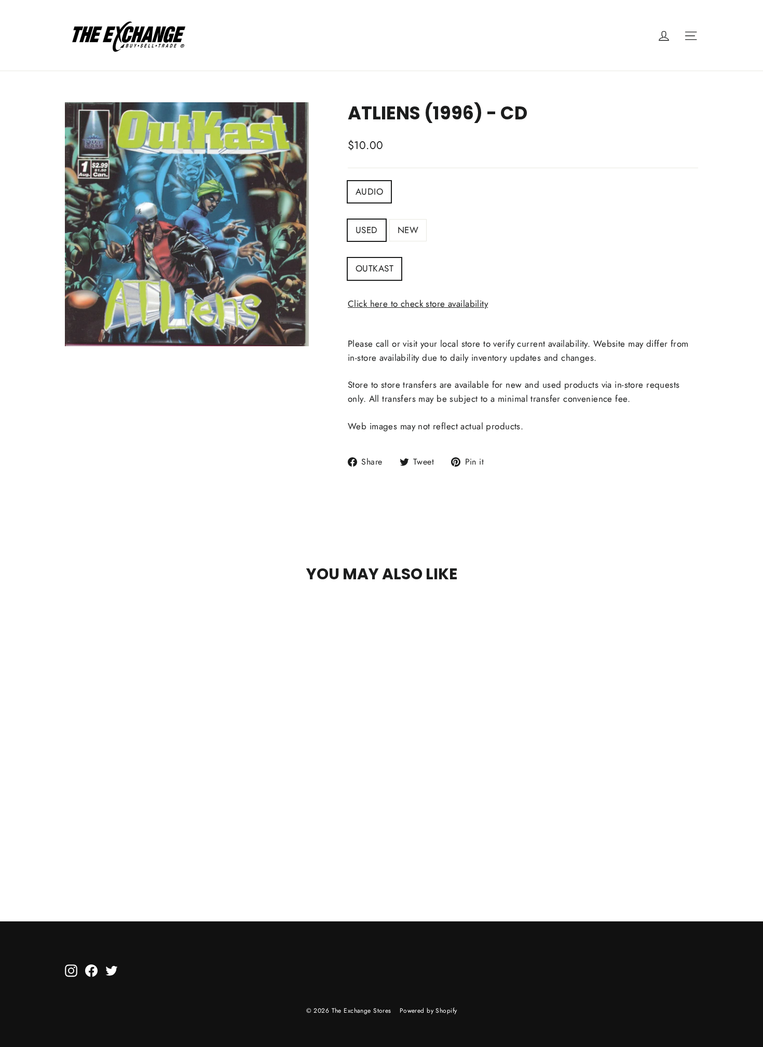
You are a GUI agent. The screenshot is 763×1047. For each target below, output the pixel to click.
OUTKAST (374, 268)
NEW (408, 230)
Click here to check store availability (418, 303)
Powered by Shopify (428, 1010)
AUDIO (369, 191)
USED (367, 230)
